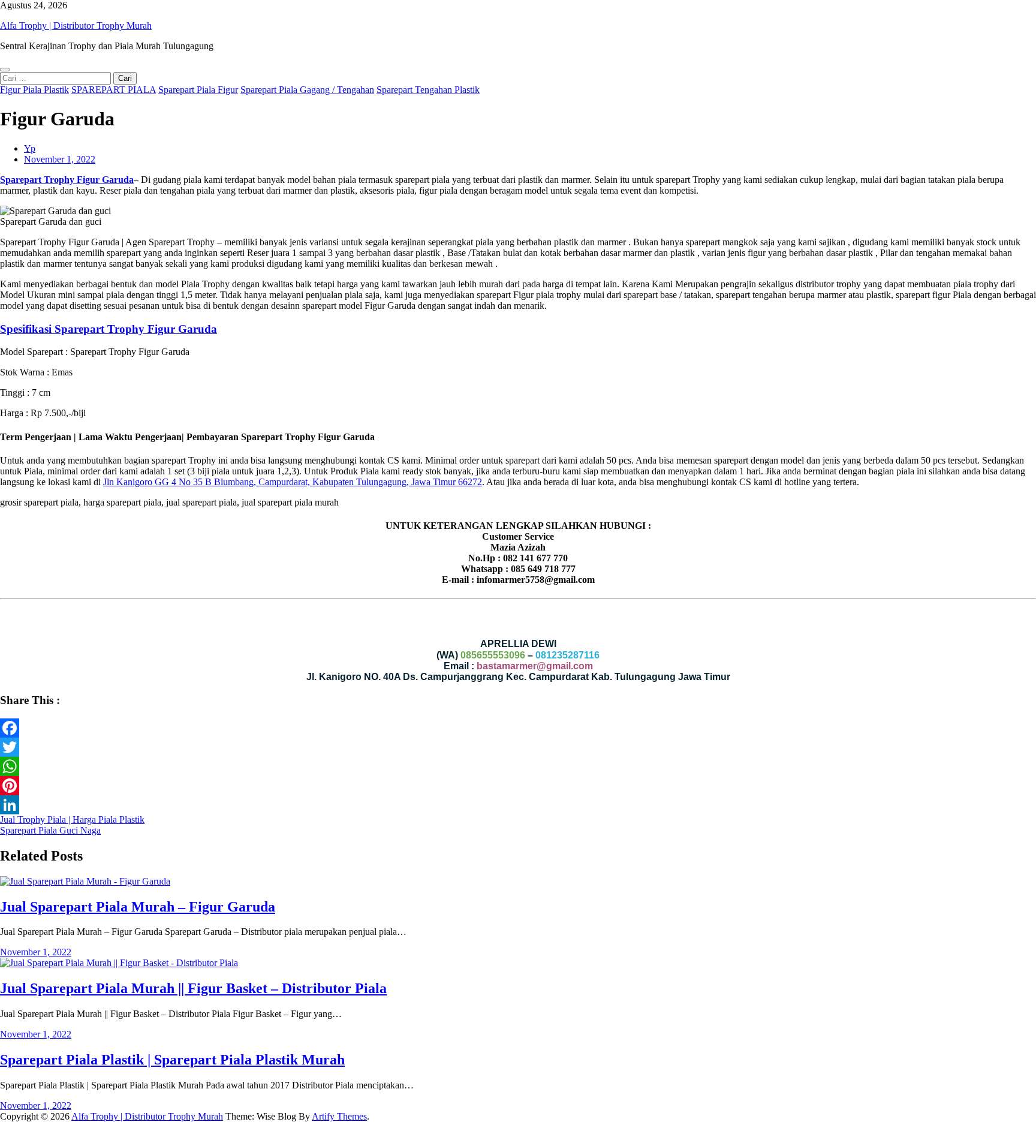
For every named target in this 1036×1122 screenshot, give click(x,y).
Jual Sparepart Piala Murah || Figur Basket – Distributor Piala (193, 988)
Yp (29, 148)
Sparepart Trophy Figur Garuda (67, 180)
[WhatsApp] (518, 766)
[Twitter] (518, 747)
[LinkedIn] (518, 804)
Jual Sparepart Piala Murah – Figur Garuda (137, 907)
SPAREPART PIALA (113, 90)
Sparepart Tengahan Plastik (428, 90)
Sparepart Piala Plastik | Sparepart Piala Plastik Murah (172, 1059)
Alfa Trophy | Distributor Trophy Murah (76, 25)
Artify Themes (339, 1116)
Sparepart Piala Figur (198, 90)
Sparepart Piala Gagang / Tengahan (307, 90)
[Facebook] (518, 728)
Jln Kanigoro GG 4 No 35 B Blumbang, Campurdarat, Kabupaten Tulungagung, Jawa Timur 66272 (292, 482)
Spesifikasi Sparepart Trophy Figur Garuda (108, 329)
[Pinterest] (518, 785)
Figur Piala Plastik (34, 90)
